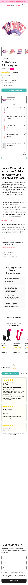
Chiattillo (4, 345)
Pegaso (15, 345)
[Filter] (21, 373)
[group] (14, 1)
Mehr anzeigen (13, 434)
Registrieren (14, 580)
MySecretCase (14, 325)
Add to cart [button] (14, 158)
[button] (22, 5)
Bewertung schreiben (10, 373)
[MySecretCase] (14, 5)
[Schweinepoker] (4, 51)
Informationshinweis (18, 574)
